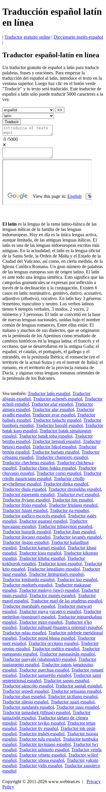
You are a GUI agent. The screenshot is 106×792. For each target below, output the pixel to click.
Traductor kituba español (42, 558)
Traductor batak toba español (45, 436)
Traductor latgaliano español (53, 568)
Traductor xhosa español (41, 760)
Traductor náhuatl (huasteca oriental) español (60, 627)
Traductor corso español (59, 473)
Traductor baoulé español (59, 425)
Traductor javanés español (77, 537)
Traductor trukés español (41, 733)
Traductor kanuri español (42, 547)
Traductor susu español (77, 707)
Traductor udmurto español (44, 749)
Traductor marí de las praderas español (66, 600)
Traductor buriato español (55, 451)
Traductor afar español (52, 404)
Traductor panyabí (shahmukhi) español (39, 659)
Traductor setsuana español (76, 691)
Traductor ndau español (24, 632)
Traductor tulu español (39, 739)
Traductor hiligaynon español (65, 526)
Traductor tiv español (38, 728)
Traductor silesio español (25, 701)
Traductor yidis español (40, 765)
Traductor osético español (56, 648)
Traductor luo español (77, 579)
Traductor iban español (74, 531)
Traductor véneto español (42, 754)
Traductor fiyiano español (26, 499)
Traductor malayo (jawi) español (49, 590)
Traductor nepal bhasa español (47, 638)
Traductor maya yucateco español (50, 611)
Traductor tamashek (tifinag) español (36, 712)
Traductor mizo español (40, 622)
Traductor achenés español (57, 398)
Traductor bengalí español (56, 441)
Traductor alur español (53, 409)
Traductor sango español (66, 680)
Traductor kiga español (40, 552)
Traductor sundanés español (28, 707)
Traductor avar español (53, 414)
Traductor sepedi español (25, 691)
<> (59, 110)
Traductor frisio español (24, 505)
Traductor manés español (52, 595)
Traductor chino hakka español (47, 467)
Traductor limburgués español (56, 574)
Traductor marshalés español (28, 606)
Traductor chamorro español (62, 457)
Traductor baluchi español (57, 420)
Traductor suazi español (73, 701)
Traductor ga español (69, 510)
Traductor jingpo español (25, 542)
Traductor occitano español (53, 643)
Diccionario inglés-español (78, 37)
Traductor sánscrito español (27, 685)
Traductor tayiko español (42, 723)
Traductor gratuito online (27, 37)
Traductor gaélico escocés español (33, 515)
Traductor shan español (23, 696)
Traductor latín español (49, 393)
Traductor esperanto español (28, 494)
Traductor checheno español (28, 462)
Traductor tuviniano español (45, 744)
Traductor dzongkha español (74, 489)
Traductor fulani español (24, 510)
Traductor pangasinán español (67, 653)
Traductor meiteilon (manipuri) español (51, 614)
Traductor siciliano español (72, 696)
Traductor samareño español (45, 675)
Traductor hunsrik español (26, 531)
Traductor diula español (24, 489)
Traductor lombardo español (28, 579)
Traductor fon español (72, 499)
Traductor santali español (78, 685)
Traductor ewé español (78, 494)
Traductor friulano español (73, 505)
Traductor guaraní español (43, 521)
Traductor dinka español (65, 483)
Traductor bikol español (54, 446)
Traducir (12, 122)
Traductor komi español (60, 563)
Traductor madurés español (27, 584)
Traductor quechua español (44, 669)
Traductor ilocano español (26, 537)
